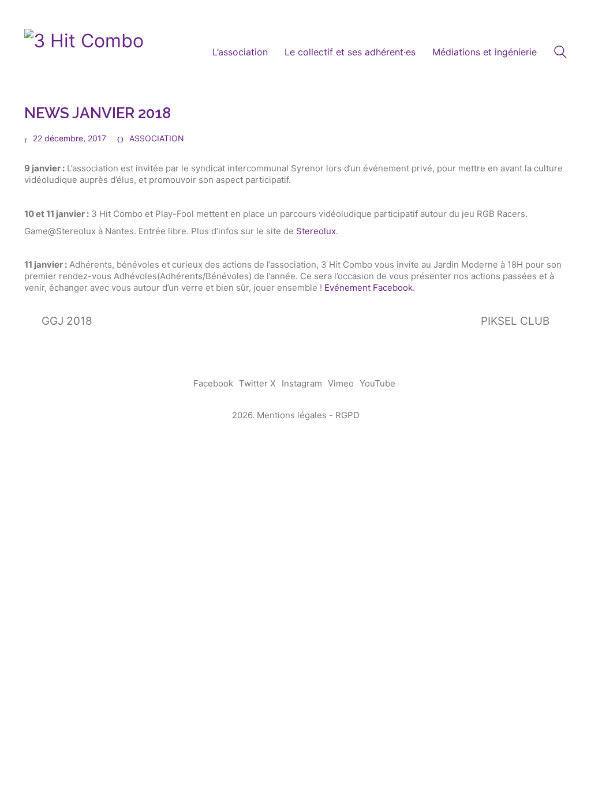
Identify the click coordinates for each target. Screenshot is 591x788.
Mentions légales (292, 415)
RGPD (347, 415)
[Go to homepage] (84, 52)
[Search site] (560, 53)
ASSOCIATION (156, 138)
